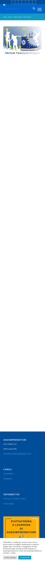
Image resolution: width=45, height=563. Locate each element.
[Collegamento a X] (20, 2)
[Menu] (38, 9)
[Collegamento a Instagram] (23, 2)
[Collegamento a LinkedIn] (16, 2)
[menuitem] (32, 9)
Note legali (8, 503)
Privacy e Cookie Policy (14, 498)
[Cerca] (32, 9)
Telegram (7, 478)
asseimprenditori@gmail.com (17, 454)
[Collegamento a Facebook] (13, 2)
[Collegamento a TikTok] (34, 2)
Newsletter (8, 473)
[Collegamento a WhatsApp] (30, 2)
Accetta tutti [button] (25, 557)
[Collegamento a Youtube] (27, 2)
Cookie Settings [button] (10, 557)
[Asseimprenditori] (18, 9)
